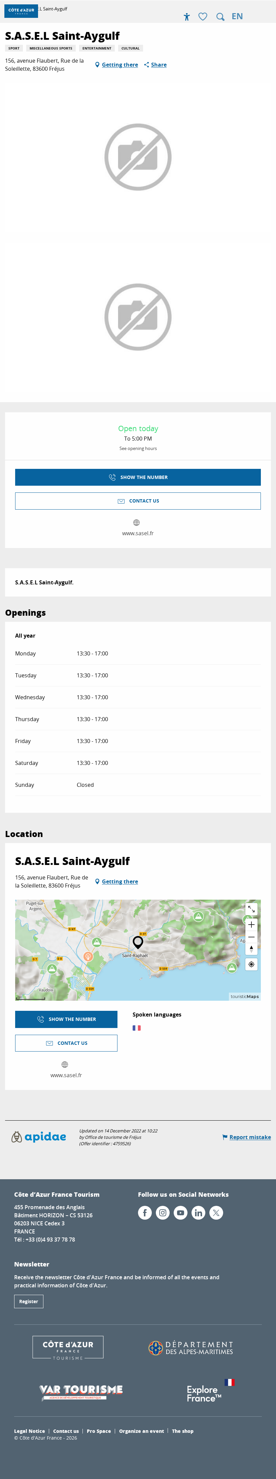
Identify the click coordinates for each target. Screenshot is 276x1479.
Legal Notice (29, 1430)
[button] (220, 17)
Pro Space (99, 1430)
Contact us (66, 1430)
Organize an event (141, 1430)
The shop (183, 1430)
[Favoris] (203, 17)
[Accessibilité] (187, 17)
